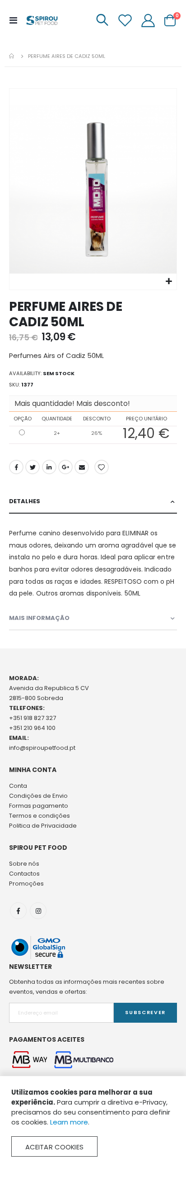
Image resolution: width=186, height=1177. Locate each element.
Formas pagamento (38, 805)
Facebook (16, 467)
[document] (93, 1122)
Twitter (32, 467)
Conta (18, 785)
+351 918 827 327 (32, 718)
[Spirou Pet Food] (41, 20)
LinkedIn (49, 467)
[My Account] (148, 20)
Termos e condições (39, 815)
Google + (65, 467)
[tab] (93, 502)
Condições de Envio (38, 795)
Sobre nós (24, 863)
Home (12, 56)
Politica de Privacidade (43, 825)
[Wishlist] (125, 20)
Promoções (26, 883)
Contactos (24, 873)
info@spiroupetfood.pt (42, 747)
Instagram (38, 910)
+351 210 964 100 (32, 728)
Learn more (69, 1122)
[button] (169, 282)
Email (81, 467)
